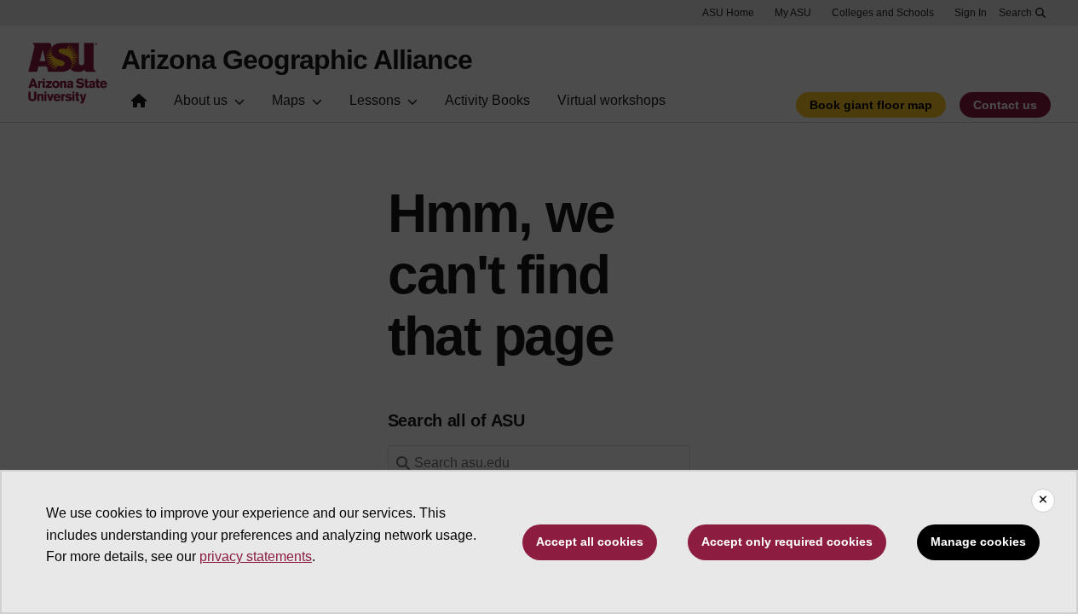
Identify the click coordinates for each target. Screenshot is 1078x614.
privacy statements (255, 556)
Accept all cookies (589, 541)
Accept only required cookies (787, 541)
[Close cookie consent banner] (1043, 501)
